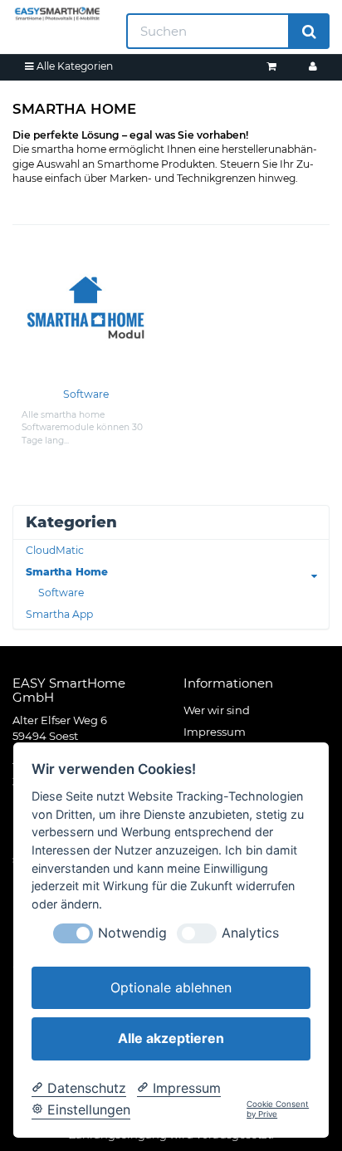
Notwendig (132, 933)
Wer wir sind (216, 710)
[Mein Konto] (313, 66)
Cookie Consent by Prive (278, 1109)
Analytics (250, 933)
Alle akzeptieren (171, 1038)
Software (86, 394)
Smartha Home (67, 572)
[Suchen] (309, 31)
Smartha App (59, 614)
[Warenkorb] (271, 66)
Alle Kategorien (73, 66)
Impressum (214, 731)
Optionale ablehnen (171, 987)
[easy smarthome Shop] (56, 13)
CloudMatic (55, 550)
